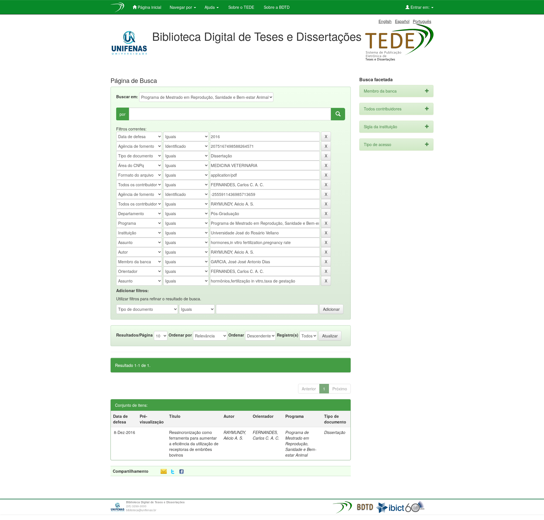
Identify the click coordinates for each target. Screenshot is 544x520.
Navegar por (181, 7)
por (123, 114)
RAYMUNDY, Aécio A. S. (235, 435)
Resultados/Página (134, 335)
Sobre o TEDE (240, 7)
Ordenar (236, 335)
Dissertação (334, 432)
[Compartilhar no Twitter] (172, 472)
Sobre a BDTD (276, 7)
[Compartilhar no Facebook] (182, 472)
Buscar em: (127, 96)
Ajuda (210, 7)
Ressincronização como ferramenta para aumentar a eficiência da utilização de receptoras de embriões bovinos (193, 443)
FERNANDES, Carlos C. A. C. (266, 435)
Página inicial (149, 7)
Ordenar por (180, 335)
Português (422, 21)
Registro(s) (287, 335)
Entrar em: (420, 7)
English (385, 21)
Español (402, 21)
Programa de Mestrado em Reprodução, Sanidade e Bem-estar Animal (300, 443)
